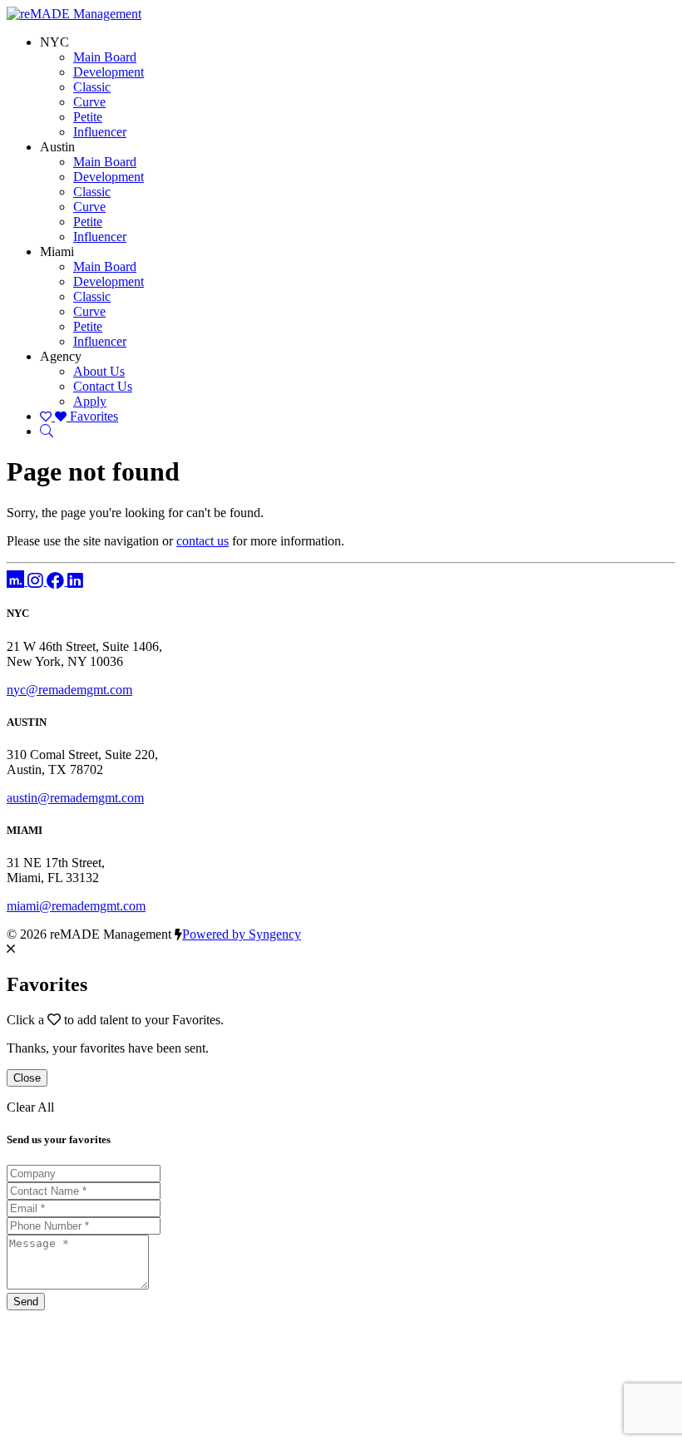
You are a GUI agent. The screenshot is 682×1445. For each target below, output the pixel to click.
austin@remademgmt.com (75, 798)
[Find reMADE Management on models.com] (17, 581)
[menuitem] (104, 57)
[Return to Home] (74, 14)
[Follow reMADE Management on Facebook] (57, 581)
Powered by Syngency (241, 934)
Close (27, 1078)
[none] (54, 42)
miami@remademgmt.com (76, 906)
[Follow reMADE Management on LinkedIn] (75, 581)
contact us (202, 541)
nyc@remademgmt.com (69, 690)
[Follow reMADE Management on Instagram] (37, 581)
